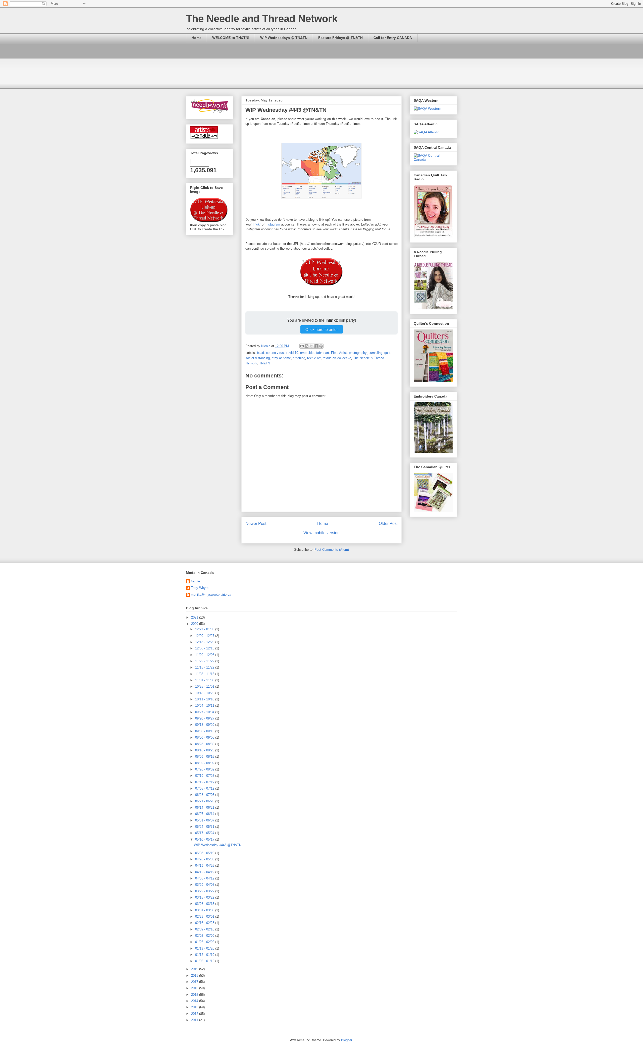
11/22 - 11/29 (205, 661)
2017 (195, 982)
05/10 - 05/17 (205, 839)
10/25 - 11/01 (205, 686)
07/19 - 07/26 (205, 776)
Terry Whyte (199, 588)
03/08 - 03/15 (205, 904)
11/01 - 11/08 (205, 680)
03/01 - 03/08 (205, 910)
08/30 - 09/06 (205, 737)
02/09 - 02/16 (205, 929)
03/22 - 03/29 (205, 891)
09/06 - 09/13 (205, 731)
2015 (195, 995)
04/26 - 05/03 (205, 859)
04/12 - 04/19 (205, 872)
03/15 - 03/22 (205, 897)
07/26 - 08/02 (205, 769)
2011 (195, 1020)
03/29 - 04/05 (205, 885)
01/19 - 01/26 (205, 948)
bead (260, 353)
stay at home (281, 358)
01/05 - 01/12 (205, 961)
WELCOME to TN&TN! (230, 38)
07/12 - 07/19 (205, 782)
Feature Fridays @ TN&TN (340, 38)
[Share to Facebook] (316, 346)
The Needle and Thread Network (262, 18)
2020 (195, 624)
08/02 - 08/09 (205, 763)
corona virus (275, 353)
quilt (387, 353)
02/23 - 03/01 (205, 916)
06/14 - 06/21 (205, 807)
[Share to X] (311, 346)
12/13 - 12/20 (205, 642)
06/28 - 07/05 (205, 795)
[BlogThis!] (306, 346)
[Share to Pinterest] (321, 346)
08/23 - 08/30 (205, 744)
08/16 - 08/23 (205, 750)
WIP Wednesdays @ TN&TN (283, 38)
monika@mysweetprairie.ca (211, 594)
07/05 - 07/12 (205, 788)
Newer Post (255, 523)
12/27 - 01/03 (205, 629)
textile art (314, 358)
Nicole (195, 581)
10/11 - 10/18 (205, 699)
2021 (195, 617)
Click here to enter (321, 329)
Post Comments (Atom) (331, 549)
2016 (195, 988)
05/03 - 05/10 (205, 853)
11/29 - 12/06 (205, 655)
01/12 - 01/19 (205, 955)
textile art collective (337, 358)
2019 (195, 969)
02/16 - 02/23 (205, 923)
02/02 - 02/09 (205, 935)
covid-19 (292, 353)
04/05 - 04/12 (205, 878)
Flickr (257, 224)
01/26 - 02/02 (205, 942)
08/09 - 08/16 (205, 756)
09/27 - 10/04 (205, 712)
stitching (299, 358)
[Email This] (301, 346)
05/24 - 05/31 (205, 826)
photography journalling (365, 353)
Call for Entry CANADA (392, 38)
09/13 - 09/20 (205, 725)
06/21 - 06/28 (205, 801)
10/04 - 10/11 (205, 705)
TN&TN (264, 363)
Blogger (346, 1040)
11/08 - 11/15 (205, 674)
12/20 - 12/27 (205, 636)
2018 (195, 975)
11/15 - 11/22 (205, 667)
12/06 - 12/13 (205, 648)
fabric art (322, 353)
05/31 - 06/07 (205, 820)
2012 (195, 1014)
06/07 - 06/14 (205, 814)
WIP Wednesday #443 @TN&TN (217, 845)
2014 (195, 1001)
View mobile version (321, 533)
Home (196, 38)
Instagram (272, 224)
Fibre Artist (339, 353)
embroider (307, 353)
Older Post (388, 523)
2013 (195, 1007)
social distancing (257, 358)
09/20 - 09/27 (205, 718)
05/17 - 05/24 (205, 833)
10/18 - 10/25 (205, 693)
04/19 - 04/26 (205, 865)
